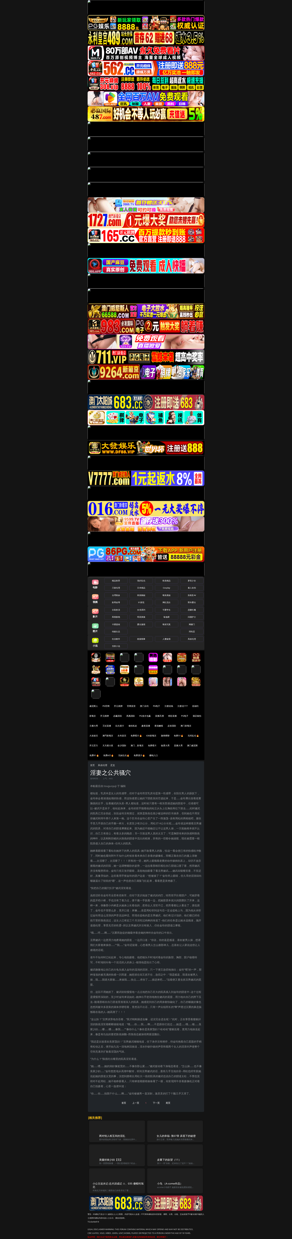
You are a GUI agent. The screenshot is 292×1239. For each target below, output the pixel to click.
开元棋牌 (118, 706)
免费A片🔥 (108, 755)
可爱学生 (167, 609)
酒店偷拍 (197, 715)
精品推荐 (116, 580)
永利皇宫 (122, 735)
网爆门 (192, 624)
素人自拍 (192, 587)
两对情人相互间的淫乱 (112, 1136)
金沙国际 (122, 745)
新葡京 (92, 715)
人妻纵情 (167, 639)
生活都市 (116, 639)
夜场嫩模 (159, 725)
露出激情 (141, 624)
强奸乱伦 (141, 580)
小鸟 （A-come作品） (170, 1183)
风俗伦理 (192, 639)
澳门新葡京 (186, 725)
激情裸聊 (165, 735)
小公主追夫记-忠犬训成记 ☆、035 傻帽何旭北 (118, 1185)
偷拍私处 (133, 725)
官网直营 (131, 706)
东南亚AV (192, 595)
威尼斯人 (93, 706)
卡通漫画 (116, 624)
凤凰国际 (130, 715)
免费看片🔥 (136, 735)
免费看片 (152, 745)
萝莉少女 (192, 580)
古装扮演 (116, 609)
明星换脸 (141, 617)
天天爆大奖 (108, 745)
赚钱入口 (153, 755)
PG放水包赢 (145, 715)
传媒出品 (116, 631)
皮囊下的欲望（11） (169, 1159)
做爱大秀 (165, 745)
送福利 (195, 706)
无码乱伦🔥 (193, 735)
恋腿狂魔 (192, 609)
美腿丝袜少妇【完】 (111, 1159)
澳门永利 (144, 706)
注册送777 (182, 706)
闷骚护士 (192, 617)
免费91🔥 (94, 755)
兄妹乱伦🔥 (123, 755)
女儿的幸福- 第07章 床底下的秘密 (176, 1136)
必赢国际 (117, 715)
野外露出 (192, 602)
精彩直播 (172, 715)
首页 (92, 765)
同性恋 (192, 631)
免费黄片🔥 (139, 755)
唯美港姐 (167, 595)
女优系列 (141, 609)
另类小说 (116, 646)
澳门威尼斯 (192, 745)
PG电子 (156, 706)
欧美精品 (167, 580)
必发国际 (172, 725)
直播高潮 (159, 715)
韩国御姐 (141, 595)
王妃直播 (107, 725)
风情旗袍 (116, 617)
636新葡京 (151, 735)
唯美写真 (167, 624)
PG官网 (106, 706)
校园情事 (141, 639)
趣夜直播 (145, 725)
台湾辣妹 (116, 595)
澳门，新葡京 (137, 745)
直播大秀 (178, 745)
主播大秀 (93, 725)
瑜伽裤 (166, 617)
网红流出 (167, 602)
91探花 (141, 602)
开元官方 (93, 745)
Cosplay (166, 587)
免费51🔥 (178, 735)
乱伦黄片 (119, 725)
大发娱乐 (93, 735)
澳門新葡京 (108, 735)
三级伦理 (116, 587)
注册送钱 (169, 706)
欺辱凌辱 (116, 602)
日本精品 (141, 587)
